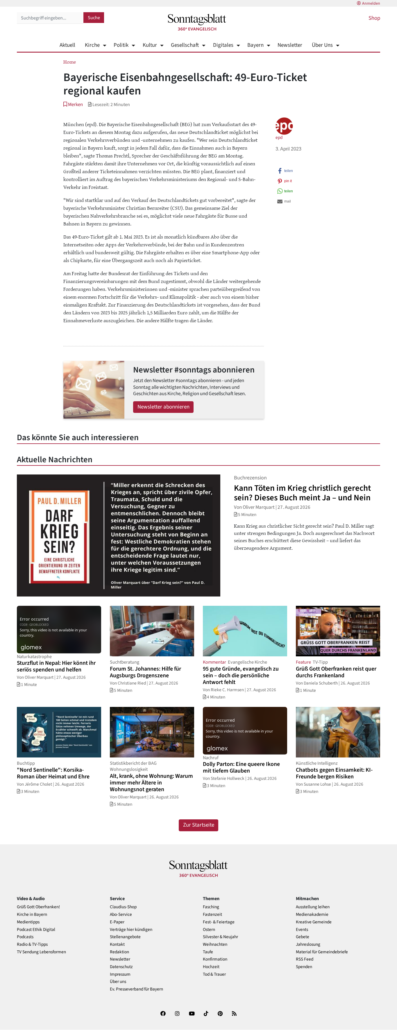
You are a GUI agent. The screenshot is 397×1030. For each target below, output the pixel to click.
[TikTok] (206, 1015)
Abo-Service (121, 914)
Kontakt (117, 944)
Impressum (120, 974)
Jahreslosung (308, 944)
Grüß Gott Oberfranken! (38, 907)
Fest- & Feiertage (219, 922)
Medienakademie (312, 914)
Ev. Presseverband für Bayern (136, 989)
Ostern (209, 930)
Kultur (150, 45)
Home (69, 61)
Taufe (208, 952)
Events (302, 930)
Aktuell (67, 45)
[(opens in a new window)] (163, 1015)
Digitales (223, 45)
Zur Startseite (198, 825)
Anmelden (371, 3)
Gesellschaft (185, 45)
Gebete (302, 937)
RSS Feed (304, 959)
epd (279, 137)
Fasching (211, 907)
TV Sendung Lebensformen (41, 952)
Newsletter (290, 45)
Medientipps (28, 922)
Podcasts (25, 937)
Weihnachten (215, 944)
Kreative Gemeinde (314, 922)
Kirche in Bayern (32, 914)
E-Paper (117, 922)
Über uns (118, 982)
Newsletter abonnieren (163, 407)
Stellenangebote (125, 937)
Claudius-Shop (123, 907)
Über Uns (322, 45)
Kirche (92, 45)
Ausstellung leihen (313, 907)
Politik (121, 45)
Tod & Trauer (214, 974)
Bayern (255, 45)
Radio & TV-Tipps (32, 944)
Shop (374, 18)
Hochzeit (211, 967)
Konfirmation (215, 959)
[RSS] (234, 1015)
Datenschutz (121, 967)
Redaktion (119, 952)
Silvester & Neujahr (220, 937)
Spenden (304, 967)
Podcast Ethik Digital (36, 930)
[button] (73, 104)
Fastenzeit (212, 914)
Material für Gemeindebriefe (322, 952)
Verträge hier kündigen (131, 930)
